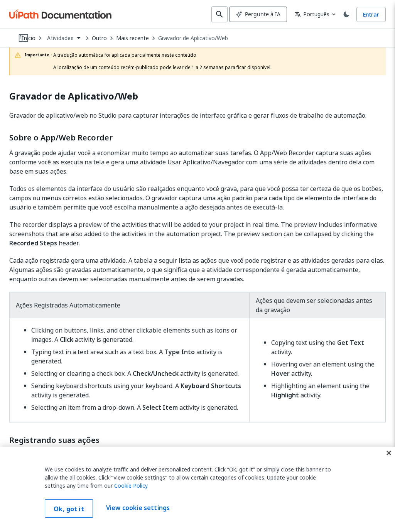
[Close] (389, 453)
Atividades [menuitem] (60, 38)
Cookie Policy (130, 485)
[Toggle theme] (346, 14)
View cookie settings (138, 507)
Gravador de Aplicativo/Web (193, 38)
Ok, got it (69, 508)
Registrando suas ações (54, 440)
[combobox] (64, 38)
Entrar (371, 14)
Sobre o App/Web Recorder (61, 137)
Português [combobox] (312, 14)
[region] (197, 487)
